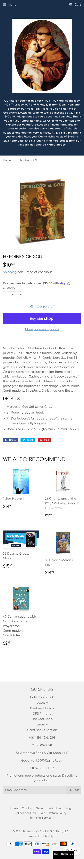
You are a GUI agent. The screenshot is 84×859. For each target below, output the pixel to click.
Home (7, 160)
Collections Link (42, 697)
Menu (12, 4)
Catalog (27, 808)
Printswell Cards (42, 708)
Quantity (9, 288)
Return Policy (57, 813)
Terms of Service (41, 817)
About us (55, 808)
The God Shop (42, 719)
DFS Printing (42, 713)
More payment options (42, 329)
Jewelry (42, 702)
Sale (42, 813)
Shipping (10, 272)
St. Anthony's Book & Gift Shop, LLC (45, 831)
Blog (68, 808)
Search (41, 808)
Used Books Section (42, 730)
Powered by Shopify (41, 836)
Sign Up (74, 790)
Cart (77, 4)
